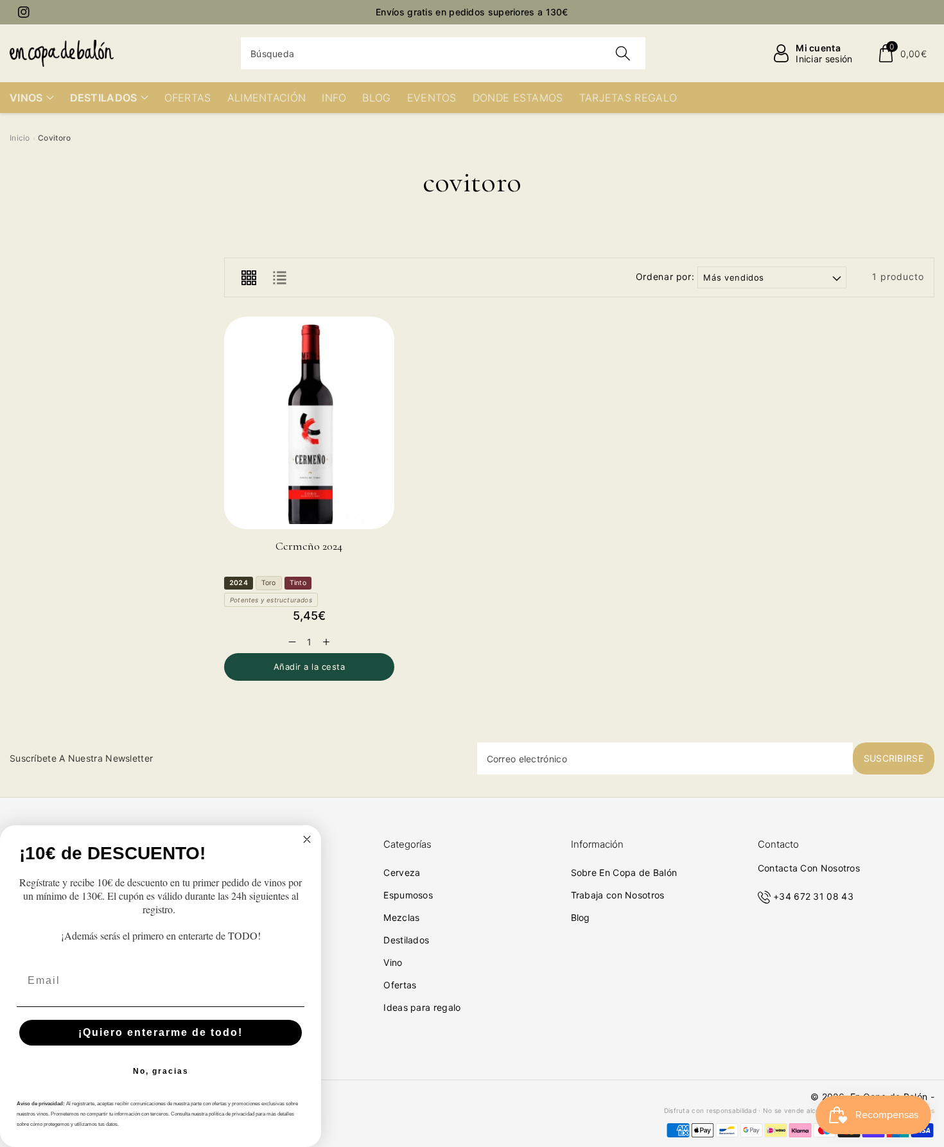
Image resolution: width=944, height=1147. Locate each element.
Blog (580, 917)
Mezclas (401, 917)
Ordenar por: (665, 277)
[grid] (248, 277)
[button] (902, 53)
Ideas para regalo (421, 1007)
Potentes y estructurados (271, 600)
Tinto (298, 583)
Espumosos (408, 894)
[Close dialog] (307, 839)
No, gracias (161, 1071)
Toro (268, 583)
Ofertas (399, 984)
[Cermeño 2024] (309, 423)
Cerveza (401, 872)
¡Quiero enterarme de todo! (160, 1032)
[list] (279, 277)
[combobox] (443, 53)
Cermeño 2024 (308, 546)
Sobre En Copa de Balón (624, 872)
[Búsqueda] (622, 53)
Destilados (406, 939)
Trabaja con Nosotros (618, 894)
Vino (392, 962)
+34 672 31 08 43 (813, 896)
